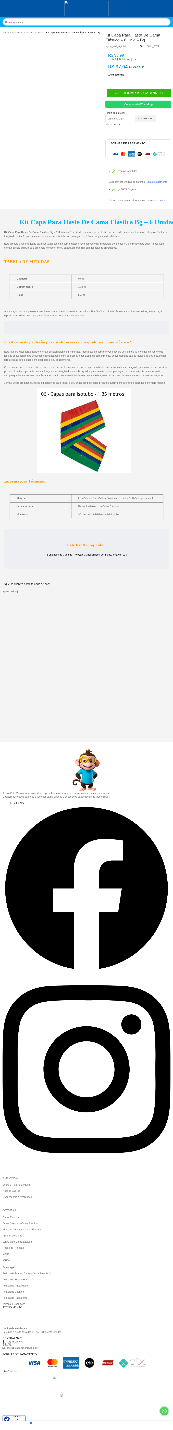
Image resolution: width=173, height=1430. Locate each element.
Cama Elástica (11, 1217)
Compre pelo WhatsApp (138, 104)
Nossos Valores (11, 1190)
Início (6, 32)
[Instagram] (86, 1164)
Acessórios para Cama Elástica (28, 32)
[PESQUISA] (166, 22)
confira (162, 200)
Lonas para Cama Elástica (17, 1241)
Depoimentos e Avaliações (17, 1196)
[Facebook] (86, 971)
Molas (6, 1253)
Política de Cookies (13, 1291)
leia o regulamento (157, 181)
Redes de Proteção (13, 1247)
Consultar (145, 118)
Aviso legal (9, 1267)
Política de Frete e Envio (16, 1279)
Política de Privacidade (15, 1285)
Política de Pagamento (15, 1297)
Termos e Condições (14, 1303)
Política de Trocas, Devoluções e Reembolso (27, 1273)
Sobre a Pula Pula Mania (16, 1184)
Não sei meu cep (113, 124)
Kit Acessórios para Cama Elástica (22, 1229)
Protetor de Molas (12, 1235)
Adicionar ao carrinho (139, 93)
